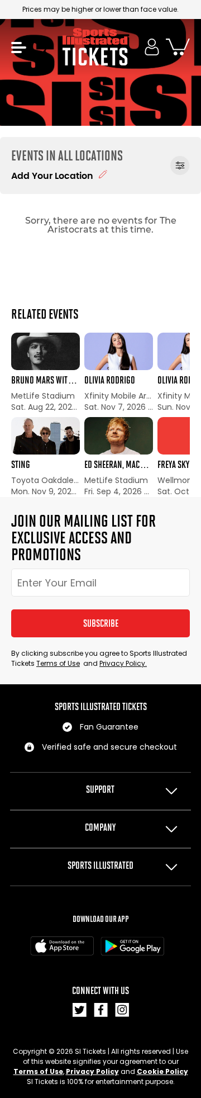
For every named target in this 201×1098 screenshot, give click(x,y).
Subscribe (100, 623)
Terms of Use (58, 663)
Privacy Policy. (123, 663)
